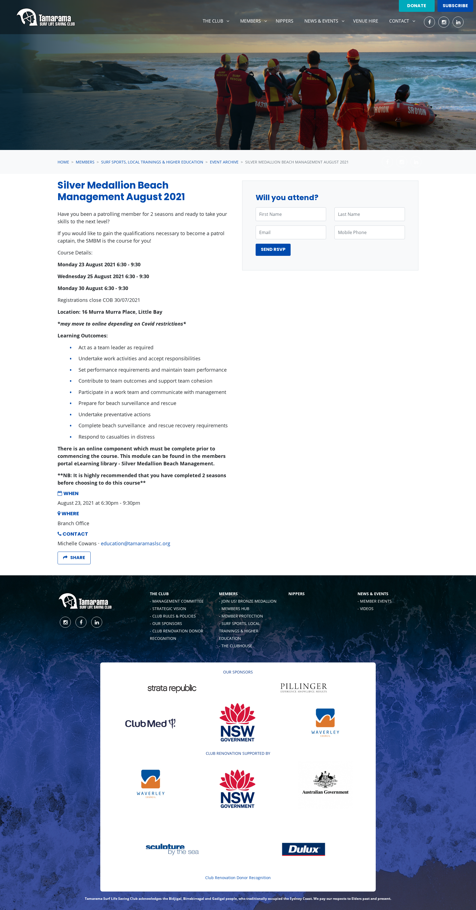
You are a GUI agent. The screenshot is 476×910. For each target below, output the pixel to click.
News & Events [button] (326, 21)
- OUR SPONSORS (166, 623)
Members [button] (255, 21)
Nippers (284, 21)
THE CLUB (159, 593)
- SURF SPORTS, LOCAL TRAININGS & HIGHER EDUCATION (239, 631)
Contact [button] (404, 21)
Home (63, 162)
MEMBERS (228, 593)
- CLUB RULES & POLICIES (173, 616)
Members (85, 162)
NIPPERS (296, 593)
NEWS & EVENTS (373, 593)
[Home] (45, 17)
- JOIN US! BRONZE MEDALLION (248, 601)
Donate (416, 6)
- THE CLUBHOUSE (235, 645)
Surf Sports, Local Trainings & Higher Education (152, 162)
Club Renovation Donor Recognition (238, 877)
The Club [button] (218, 21)
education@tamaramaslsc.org (135, 543)
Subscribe (455, 6)
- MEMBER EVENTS (375, 601)
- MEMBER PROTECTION (241, 616)
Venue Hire (365, 21)
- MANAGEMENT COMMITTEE (177, 601)
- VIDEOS (366, 608)
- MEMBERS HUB (234, 608)
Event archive (224, 162)
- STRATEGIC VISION (168, 608)
